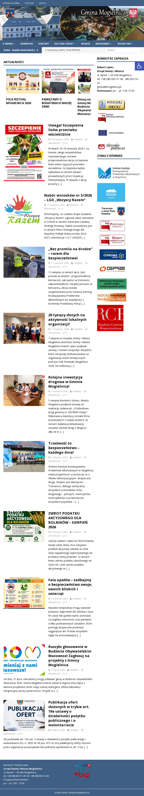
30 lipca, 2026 (58, 730)
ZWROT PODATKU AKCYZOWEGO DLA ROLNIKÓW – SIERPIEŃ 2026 (68, 520)
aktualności (54, 143)
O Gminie (8, 43)
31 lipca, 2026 (58, 669)
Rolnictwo (124, 43)
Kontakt (43, 43)
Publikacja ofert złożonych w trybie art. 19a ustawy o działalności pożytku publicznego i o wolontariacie (68, 713)
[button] (139, 65)
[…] (60, 184)
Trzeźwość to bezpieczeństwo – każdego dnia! (63, 448)
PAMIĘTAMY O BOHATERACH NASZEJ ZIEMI (56, 103)
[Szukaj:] (122, 50)
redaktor (78, 139)
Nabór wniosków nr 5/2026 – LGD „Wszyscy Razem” (68, 197)
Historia (29, 3)
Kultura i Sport (63, 43)
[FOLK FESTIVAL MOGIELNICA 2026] (22, 81)
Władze (85, 43)
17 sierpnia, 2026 (56, 204)
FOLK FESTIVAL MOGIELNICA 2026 (18, 101)
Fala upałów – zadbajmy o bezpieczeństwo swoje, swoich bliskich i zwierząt (70, 587)
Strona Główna (11, 3)
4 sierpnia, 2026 (59, 532)
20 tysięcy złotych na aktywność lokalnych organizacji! (67, 319)
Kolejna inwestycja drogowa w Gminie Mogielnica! (65, 382)
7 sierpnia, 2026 (59, 391)
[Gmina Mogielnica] (72, 38)
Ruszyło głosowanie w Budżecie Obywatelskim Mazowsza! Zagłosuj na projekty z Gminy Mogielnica (69, 655)
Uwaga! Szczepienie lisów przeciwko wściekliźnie (65, 130)
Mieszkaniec (103, 43)
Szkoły (42, 3)
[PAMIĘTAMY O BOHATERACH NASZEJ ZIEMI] (58, 81)
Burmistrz (27, 43)
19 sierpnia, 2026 (60, 139)
